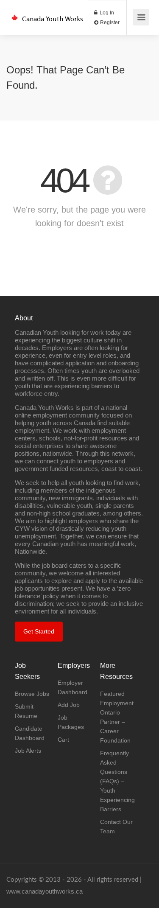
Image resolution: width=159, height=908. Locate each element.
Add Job (69, 704)
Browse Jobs (32, 693)
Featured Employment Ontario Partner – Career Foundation (117, 717)
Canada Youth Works (52, 18)
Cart (63, 739)
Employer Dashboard (72, 687)
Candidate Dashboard (30, 733)
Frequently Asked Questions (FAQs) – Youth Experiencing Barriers (117, 781)
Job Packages (71, 722)
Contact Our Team (116, 826)
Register (109, 22)
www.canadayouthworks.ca (44, 891)
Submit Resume (26, 711)
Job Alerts (28, 750)
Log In (106, 13)
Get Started (38, 631)
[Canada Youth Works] (14, 13)
